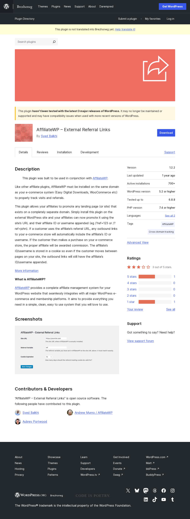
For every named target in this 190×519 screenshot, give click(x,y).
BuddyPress (155, 474)
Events (117, 463)
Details (23, 152)
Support (169, 152)
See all (170, 309)
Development (90, 152)
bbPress (152, 468)
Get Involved (121, 457)
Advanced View (138, 242)
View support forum (140, 341)
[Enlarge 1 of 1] (114, 331)
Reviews (42, 152)
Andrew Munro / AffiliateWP (94, 412)
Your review (135, 309)
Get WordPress (172, 6)
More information (26, 271)
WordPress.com (157, 457)
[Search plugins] (54, 42)
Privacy (19, 474)
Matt (150, 463)
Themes (53, 463)
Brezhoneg (56, 495)
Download (166, 132)
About (18, 457)
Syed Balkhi (49, 136)
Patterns (53, 474)
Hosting (19, 468)
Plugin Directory (25, 18)
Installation (64, 152)
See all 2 (170, 215)
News (18, 463)
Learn (84, 457)
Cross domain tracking (161, 231)
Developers (88, 468)
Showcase (54, 457)
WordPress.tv (90, 474)
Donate (119, 468)
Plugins (52, 468)
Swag (118, 474)
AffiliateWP (100, 178)
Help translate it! (125, 29)
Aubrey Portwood (35, 421)
